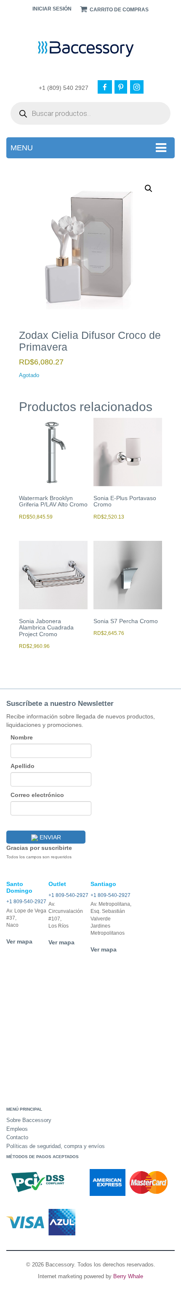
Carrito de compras (118, 10)
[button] (148, 188)
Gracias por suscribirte (39, 847)
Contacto (17, 1137)
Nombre (22, 737)
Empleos (17, 1129)
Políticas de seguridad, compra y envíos (55, 1146)
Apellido (23, 766)
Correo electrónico (37, 795)
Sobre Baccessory (28, 1120)
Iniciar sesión (52, 9)
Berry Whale (128, 1276)
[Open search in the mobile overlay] (90, 113)
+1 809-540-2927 (26, 901)
